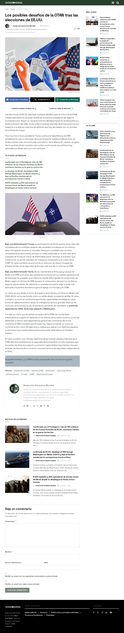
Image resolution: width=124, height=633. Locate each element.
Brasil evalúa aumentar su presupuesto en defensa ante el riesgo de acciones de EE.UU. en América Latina (108, 64)
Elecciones (50, 371)
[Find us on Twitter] (98, 612)
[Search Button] (117, 2)
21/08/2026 (62, 436)
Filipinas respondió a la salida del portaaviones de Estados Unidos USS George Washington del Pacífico (107, 44)
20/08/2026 (105, 74)
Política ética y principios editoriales (65, 612)
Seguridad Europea (44, 374)
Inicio (7, 9)
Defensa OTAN (37, 371)
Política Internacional (39, 29)
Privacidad (50, 615)
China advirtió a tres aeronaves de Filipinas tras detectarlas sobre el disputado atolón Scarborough (107, 136)
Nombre (9, 552)
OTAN (28, 29)
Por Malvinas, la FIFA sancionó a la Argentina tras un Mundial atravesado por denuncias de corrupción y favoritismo (107, 201)
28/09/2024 (44, 26)
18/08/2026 (105, 53)
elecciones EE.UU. (64, 371)
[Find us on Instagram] (102, 612)
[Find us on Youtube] (111, 612)
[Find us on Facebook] (93, 612)
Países (13, 9)
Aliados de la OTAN (21, 371)
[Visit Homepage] (14, 2)
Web (46, 562)
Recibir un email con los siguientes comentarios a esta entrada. (31, 576)
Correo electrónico (14, 562)
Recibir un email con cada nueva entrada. (22, 584)
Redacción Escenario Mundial (24, 26)
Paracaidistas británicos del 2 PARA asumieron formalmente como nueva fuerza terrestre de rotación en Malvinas (108, 24)
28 (78, 28)
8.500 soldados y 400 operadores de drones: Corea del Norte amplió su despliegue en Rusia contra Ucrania (21, 185)
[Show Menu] (113, 2)
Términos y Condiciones (34, 615)
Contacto (43, 612)
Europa (22, 29)
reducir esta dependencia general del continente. (39, 320)
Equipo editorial (30, 612)
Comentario (10, 521)
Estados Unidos (22, 9)
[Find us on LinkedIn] (106, 612)
